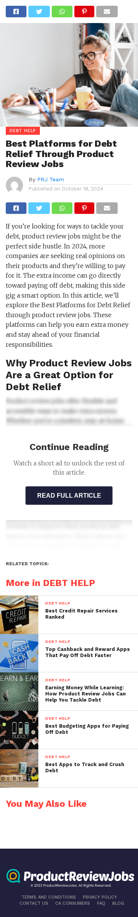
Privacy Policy (100, 897)
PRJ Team (50, 179)
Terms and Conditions (48, 897)
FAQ (101, 903)
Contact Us (34, 903)
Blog (118, 903)
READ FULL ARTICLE (69, 495)
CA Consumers (72, 903)
